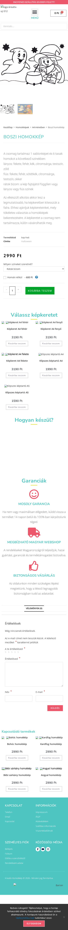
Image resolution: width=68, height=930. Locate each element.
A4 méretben (38, 127)
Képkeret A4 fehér (17, 328)
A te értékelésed (15, 649)
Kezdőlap (8, 127)
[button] (34, 12)
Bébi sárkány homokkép (17, 775)
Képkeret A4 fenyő (51, 328)
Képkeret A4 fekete (17, 360)
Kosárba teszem (40, 290)
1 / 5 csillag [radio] (6, 652)
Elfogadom (34, 923)
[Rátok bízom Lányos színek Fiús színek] (34, 269)
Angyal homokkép (51, 775)
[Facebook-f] (38, 849)
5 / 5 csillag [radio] (18, 652)
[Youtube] (43, 849)
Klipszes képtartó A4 (51, 360)
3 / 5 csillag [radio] (12, 652)
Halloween (26, 241)
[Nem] (64, 917)
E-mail (40, 692)
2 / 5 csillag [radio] (9, 652)
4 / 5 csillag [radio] (15, 652)
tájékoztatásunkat (25, 918)
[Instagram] (48, 849)
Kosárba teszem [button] (17, 343)
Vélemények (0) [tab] (34, 608)
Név (8, 692)
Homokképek (22, 127)
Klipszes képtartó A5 (17, 392)
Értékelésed (12, 658)
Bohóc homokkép (17, 744)
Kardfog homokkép (51, 744)
